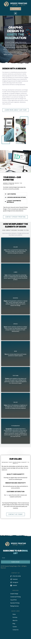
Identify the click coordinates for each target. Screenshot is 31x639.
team (7, 495)
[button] (15, 13)
